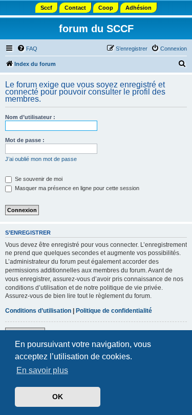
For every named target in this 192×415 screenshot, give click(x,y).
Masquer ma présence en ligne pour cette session (76, 188)
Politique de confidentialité (114, 310)
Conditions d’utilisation (38, 310)
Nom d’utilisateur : (30, 117)
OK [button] (57, 397)
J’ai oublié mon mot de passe (41, 159)
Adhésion (138, 8)
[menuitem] (27, 48)
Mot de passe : (25, 140)
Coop (105, 8)
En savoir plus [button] (42, 370)
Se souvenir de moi (37, 179)
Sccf (46, 8)
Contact (75, 8)
